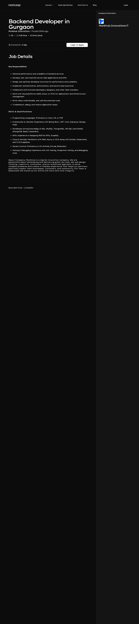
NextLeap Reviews (65, 5)
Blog (94, 5)
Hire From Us (83, 5)
